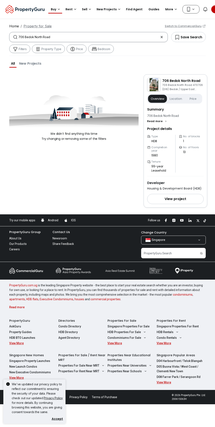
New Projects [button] (107, 9)
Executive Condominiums (56, 299)
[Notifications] (205, 9)
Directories (66, 321)
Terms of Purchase (104, 397)
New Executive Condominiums (30, 372)
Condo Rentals (167, 337)
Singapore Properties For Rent (178, 326)
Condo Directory (69, 326)
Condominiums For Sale (124, 337)
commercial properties (105, 299)
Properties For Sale (122, 321)
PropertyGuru (19, 321)
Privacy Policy (53, 398)
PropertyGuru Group (25, 232)
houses (79, 299)
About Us (15, 238)
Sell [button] (84, 9)
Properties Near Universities (127, 365)
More (169, 9)
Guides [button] (153, 9)
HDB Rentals (165, 332)
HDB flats (32, 299)
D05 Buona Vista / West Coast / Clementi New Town (177, 369)
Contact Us (61, 232)
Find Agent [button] (134, 9)
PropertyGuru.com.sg (23, 285)
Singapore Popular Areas (176, 355)
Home (14, 26)
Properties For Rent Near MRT (78, 371)
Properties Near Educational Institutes (129, 357)
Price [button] (193, 99)
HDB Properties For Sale (124, 332)
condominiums (183, 294)
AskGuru (15, 326)
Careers (14, 249)
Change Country (153, 232)
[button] (13, 63)
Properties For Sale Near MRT (78, 365)
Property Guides (20, 332)
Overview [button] (157, 99)
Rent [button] (69, 9)
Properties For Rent (171, 321)
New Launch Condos (23, 366)
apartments (17, 299)
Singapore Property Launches (29, 361)
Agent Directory (69, 337)
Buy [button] (53, 9)
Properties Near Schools (125, 371)
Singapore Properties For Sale (128, 326)
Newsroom (59, 238)
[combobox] (88, 37)
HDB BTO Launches (22, 337)
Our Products (18, 244)
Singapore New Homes (26, 355)
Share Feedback (63, 244)
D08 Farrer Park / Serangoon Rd (179, 377)
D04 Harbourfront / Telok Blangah (179, 361)
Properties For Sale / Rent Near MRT (81, 357)
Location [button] (176, 99)
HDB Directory (68, 332)
